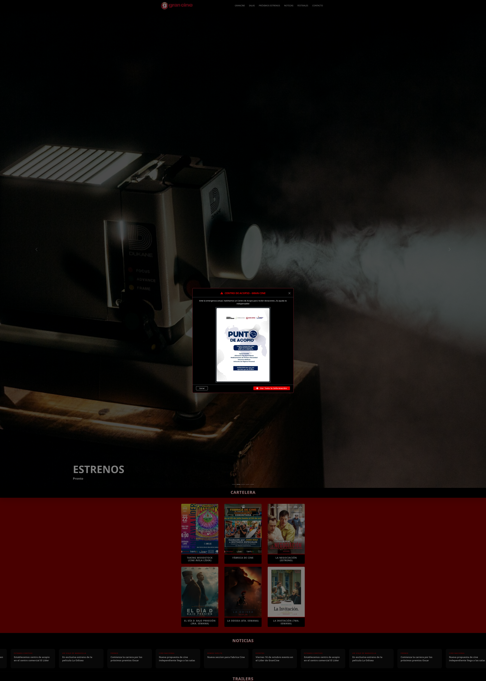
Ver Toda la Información (273, 388)
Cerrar (202, 388)
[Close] (289, 293)
